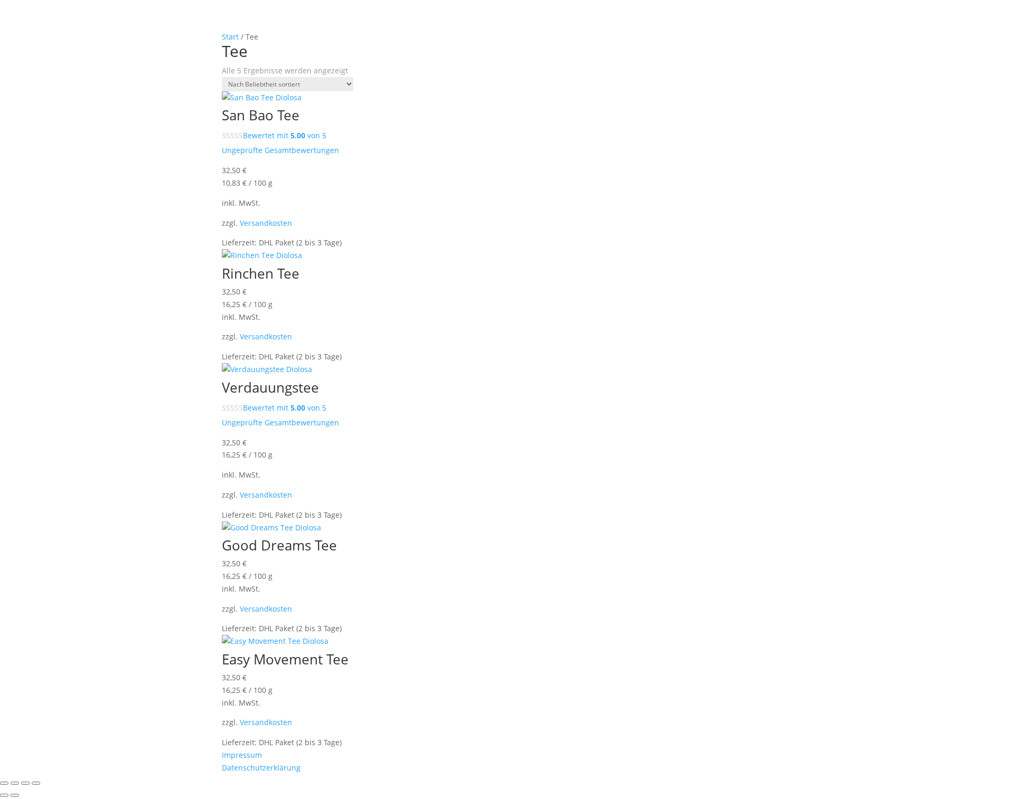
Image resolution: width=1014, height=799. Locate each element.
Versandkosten (266, 223)
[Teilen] (25, 783)
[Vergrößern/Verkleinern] (4, 783)
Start (230, 37)
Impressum (242, 755)
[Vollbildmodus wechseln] (15, 783)
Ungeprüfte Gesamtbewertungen (280, 150)
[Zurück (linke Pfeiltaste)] (4, 795)
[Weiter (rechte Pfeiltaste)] (15, 795)
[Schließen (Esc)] (36, 783)
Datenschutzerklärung (261, 768)
